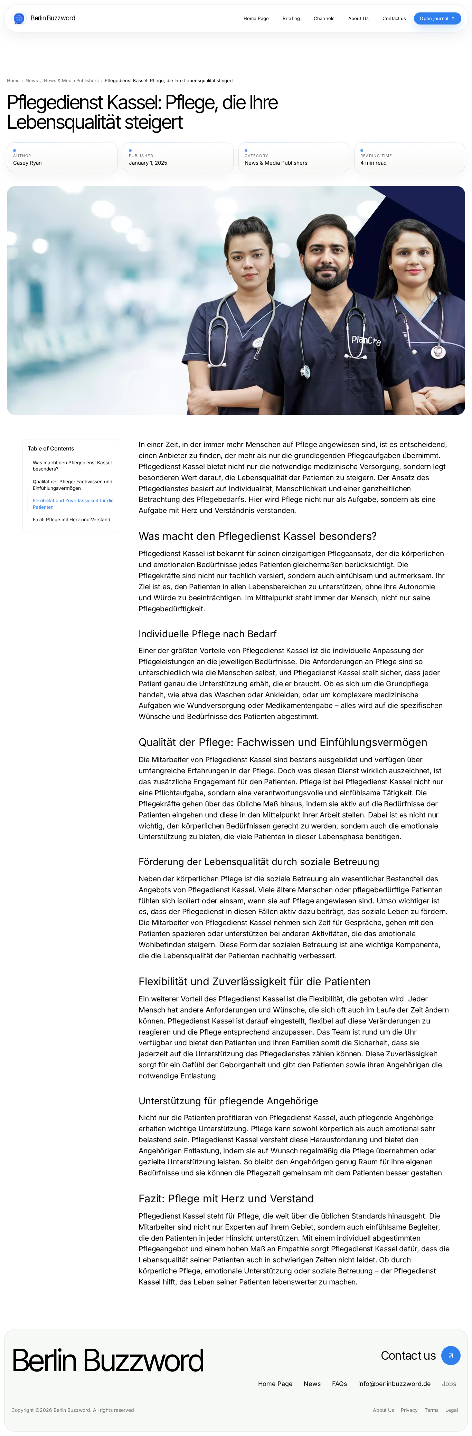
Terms (431, 1410)
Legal (451, 1410)
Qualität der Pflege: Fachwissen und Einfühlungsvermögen (72, 485)
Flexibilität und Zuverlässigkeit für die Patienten (73, 504)
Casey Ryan (27, 163)
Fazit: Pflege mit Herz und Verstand (71, 519)
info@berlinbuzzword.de (394, 1383)
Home (13, 80)
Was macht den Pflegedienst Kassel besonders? (72, 466)
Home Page (275, 1383)
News (32, 80)
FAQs (339, 1383)
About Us (383, 1410)
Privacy (409, 1410)
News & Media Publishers (71, 80)
